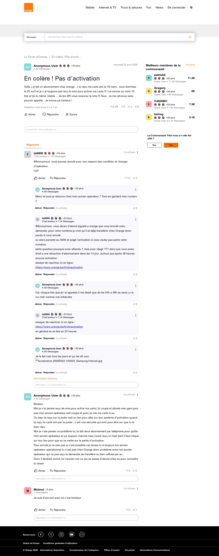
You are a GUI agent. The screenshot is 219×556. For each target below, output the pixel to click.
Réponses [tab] (32, 144)
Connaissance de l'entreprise (84, 550)
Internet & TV (107, 7)
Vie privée (130, 550)
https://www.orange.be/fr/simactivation (59, 267)
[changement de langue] (191, 7)
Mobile (90, 7)
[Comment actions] (137, 152)
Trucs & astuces (131, 7)
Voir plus (190, 64)
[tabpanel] (81, 336)
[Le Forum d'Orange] (28, 7)
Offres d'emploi (112, 550)
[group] (114, 106)
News (159, 7)
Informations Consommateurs (155, 550)
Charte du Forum (31, 543)
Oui (171, 145)
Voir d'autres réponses (45, 378)
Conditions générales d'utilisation (60, 543)
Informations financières (52, 550)
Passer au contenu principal (16, 2)
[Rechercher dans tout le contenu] (190, 37)
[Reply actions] (136, 189)
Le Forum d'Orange (35, 56)
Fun (148, 7)
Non (154, 145)
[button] (38, 208)
